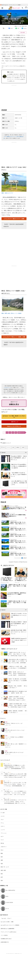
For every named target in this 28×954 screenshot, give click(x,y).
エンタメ (3, 816)
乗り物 (2, 843)
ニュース (3, 829)
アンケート (3, 718)
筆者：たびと (10, 72)
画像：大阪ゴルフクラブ (7, 193)
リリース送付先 (4, 935)
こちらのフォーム (7, 387)
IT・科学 (3, 812)
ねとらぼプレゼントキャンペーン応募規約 (10, 925)
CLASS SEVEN (9, 902)
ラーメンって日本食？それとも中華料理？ (14, 737)
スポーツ (3, 826)
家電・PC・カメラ (5, 867)
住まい (2, 850)
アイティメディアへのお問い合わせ (8, 932)
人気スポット (4, 846)
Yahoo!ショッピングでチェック (14, 426)
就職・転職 (3, 870)
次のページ (21, 432)
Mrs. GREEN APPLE (10, 890)
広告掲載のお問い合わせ (6, 938)
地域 (2, 863)
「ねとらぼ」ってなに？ (6, 918)
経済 (2, 877)
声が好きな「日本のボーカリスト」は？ (14, 723)
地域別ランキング (6, 443)
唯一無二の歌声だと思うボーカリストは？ (14, 752)
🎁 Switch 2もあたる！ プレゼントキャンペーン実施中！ (10, 4)
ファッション (4, 833)
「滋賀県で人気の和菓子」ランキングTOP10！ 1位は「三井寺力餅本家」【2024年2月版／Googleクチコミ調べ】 (17, 698)
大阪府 (2, 16)
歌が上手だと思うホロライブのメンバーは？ (15, 730)
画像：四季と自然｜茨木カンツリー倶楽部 (11, 313)
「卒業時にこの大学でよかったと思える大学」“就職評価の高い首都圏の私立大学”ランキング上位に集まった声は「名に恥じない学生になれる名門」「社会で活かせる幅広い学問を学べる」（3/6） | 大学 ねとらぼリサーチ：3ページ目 (15, 777)
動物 (2, 853)
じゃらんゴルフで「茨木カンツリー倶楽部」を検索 (14, 336)
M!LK (7, 896)
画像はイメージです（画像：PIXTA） (21, 26)
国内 (2, 856)
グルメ (2, 819)
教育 (2, 873)
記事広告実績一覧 (5, 942)
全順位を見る (14, 404)
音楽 (2, 880)
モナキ (7, 908)
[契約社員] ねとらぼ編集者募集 (7, 928)
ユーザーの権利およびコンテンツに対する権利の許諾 (14, 136)
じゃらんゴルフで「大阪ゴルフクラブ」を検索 (14, 218)
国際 (2, 860)
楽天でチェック (14, 421)
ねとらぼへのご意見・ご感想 (7, 921)
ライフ (2, 839)
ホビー (2, 836)
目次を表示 (22, 32)
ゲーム (2, 822)
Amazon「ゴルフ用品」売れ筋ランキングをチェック (14, 416)
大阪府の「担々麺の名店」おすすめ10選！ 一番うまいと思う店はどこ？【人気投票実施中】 (18, 680)
